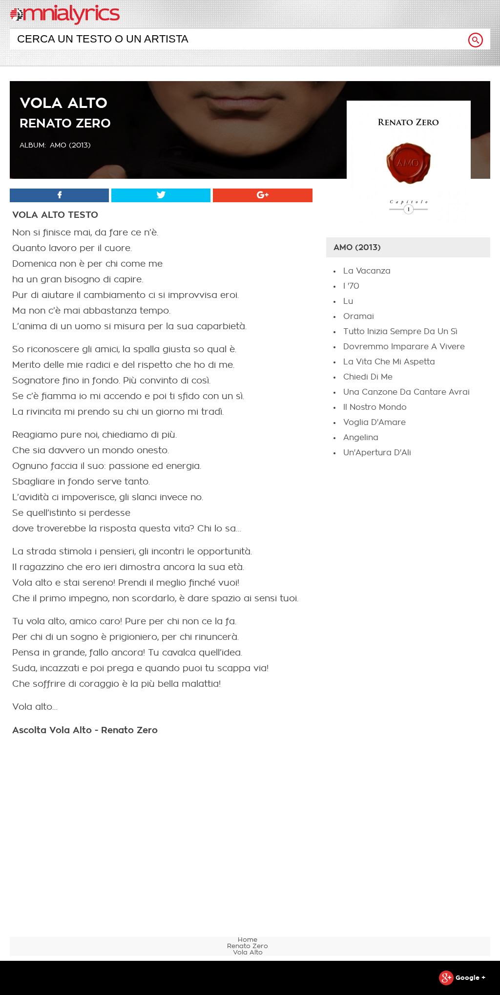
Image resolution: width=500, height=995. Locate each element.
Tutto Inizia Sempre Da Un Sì (400, 332)
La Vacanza (367, 271)
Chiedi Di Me (368, 377)
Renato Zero (65, 123)
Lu (348, 301)
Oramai (358, 316)
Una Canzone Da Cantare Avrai (406, 392)
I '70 (351, 286)
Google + (469, 978)
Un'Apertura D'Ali (377, 453)
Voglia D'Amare (374, 422)
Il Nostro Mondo (375, 407)
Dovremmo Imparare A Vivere (404, 347)
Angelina (360, 438)
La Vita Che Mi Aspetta (389, 362)
